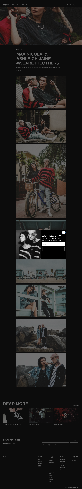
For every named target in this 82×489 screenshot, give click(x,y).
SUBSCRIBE (53, 248)
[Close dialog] (63, 232)
